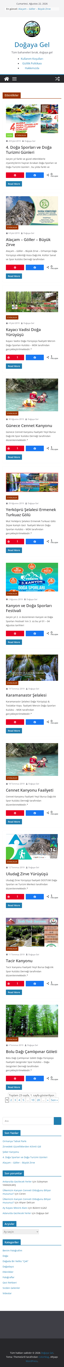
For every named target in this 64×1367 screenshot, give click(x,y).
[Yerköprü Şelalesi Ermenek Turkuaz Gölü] (32, 482)
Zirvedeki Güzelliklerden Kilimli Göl (22, 1146)
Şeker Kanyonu (11, 1151)
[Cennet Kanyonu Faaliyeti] (32, 759)
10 (32, 1100)
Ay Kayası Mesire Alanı (15, 1207)
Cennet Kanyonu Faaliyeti (29, 790)
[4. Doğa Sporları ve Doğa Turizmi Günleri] (32, 118)
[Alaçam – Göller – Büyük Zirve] (32, 210)
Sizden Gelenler (11, 1287)
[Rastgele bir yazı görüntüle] (57, 79)
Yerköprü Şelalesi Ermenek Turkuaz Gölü (31, 512)
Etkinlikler (21, 135)
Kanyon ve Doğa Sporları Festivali (29, 608)
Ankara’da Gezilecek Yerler (17, 1181)
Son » (54, 1100)
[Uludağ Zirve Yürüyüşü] (32, 847)
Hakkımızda (32, 68)
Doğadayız (8, 1266)
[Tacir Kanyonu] (32, 932)
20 (38, 1100)
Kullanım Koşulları (32, 58)
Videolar (7, 1293)
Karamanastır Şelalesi (26, 695)
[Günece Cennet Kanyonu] (32, 395)
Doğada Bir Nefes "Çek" (15, 1261)
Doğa (9, 135)
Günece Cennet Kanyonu (29, 425)
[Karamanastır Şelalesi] (32, 668)
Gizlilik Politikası (32, 63)
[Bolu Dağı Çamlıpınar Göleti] (32, 1021)
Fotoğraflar (8, 1277)
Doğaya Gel (32, 44)
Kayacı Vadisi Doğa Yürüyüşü (23, 332)
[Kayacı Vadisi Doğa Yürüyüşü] (32, 302)
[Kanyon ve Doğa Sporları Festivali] (32, 577)
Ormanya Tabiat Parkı (14, 1141)
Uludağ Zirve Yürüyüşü (27, 873)
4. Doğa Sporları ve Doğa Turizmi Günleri (29, 150)
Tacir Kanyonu (19, 960)
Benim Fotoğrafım (12, 1250)
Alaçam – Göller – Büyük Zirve (34, 8)
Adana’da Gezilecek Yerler (17, 1213)
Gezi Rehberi (10, 1282)
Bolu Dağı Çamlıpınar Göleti (31, 1051)
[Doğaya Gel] (7, 79)
